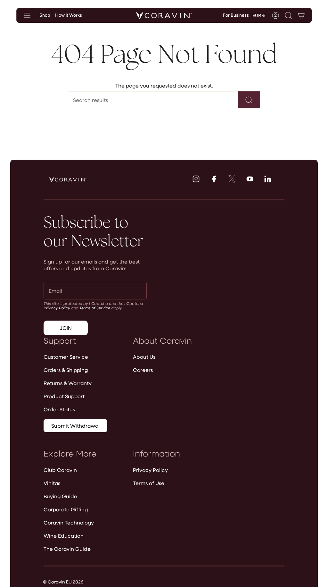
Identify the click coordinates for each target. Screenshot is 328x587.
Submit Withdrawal (75, 425)
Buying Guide (60, 496)
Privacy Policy (57, 307)
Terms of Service (94, 307)
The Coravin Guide (67, 548)
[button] (288, 15)
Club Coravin (60, 469)
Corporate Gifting (66, 509)
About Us (144, 356)
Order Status (59, 409)
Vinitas (52, 483)
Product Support (64, 396)
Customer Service (66, 356)
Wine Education (64, 535)
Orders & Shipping (66, 369)
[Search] (249, 99)
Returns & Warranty (68, 383)
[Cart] (301, 15)
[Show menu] (27, 15)
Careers (143, 369)
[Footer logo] (68, 179)
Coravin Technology (69, 522)
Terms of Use (148, 483)
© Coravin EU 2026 (63, 582)
